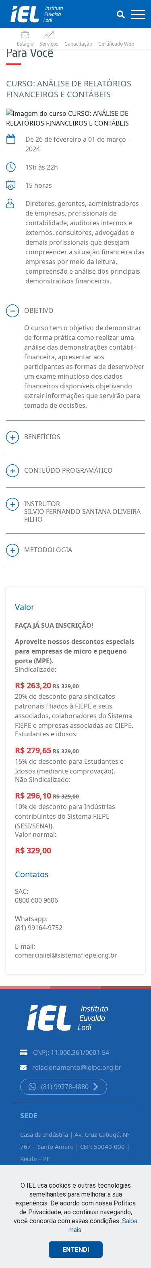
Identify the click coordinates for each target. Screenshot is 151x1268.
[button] (75, 310)
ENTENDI (75, 1249)
